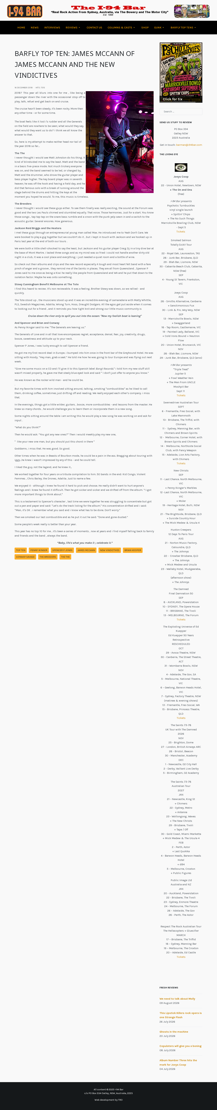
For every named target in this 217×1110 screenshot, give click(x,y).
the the (65, 556)
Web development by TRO (109, 1099)
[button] (73, 27)
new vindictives (109, 550)
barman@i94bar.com (189, 144)
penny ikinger (38, 550)
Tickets (181, 231)
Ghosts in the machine (174, 1031)
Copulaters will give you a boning (180, 1046)
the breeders (48, 556)
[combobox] (181, 111)
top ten (20, 550)
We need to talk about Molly (177, 998)
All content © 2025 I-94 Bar (108, 1089)
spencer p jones (62, 550)
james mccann (86, 550)
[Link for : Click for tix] (181, 73)
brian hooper (132, 550)
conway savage (25, 556)
